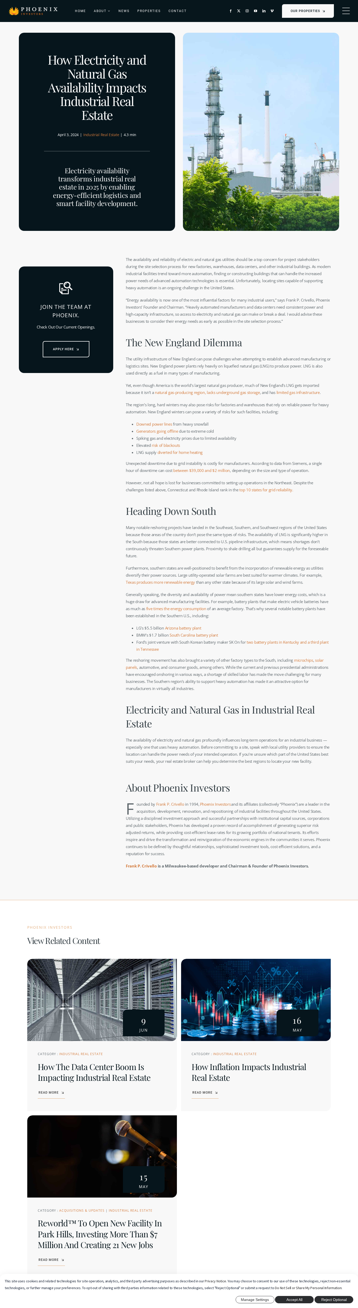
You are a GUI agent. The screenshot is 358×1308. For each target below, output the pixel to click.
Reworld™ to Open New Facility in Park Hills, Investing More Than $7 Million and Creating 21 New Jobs (99, 1233)
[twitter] (238, 11)
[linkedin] (263, 11)
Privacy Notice (215, 1281)
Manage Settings (255, 1300)
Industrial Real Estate (101, 134)
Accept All (294, 1300)
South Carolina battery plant (194, 635)
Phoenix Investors (215, 804)
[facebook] (230, 11)
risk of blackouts (166, 445)
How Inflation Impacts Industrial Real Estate (249, 1072)
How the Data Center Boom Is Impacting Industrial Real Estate (94, 1072)
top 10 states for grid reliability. (265, 489)
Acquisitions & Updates (82, 1210)
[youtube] (255, 11)
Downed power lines (154, 424)
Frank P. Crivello (170, 804)
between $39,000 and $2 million (201, 470)
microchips (303, 660)
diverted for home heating (180, 452)
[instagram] (247, 11)
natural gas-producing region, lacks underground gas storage (207, 392)
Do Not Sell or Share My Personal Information (308, 1287)
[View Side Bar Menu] (346, 11)
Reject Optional (334, 1300)
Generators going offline (157, 431)
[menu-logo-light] (33, 8)
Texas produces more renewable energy (160, 582)
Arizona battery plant (183, 628)
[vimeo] (272, 11)
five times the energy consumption (175, 608)
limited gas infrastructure (298, 392)
